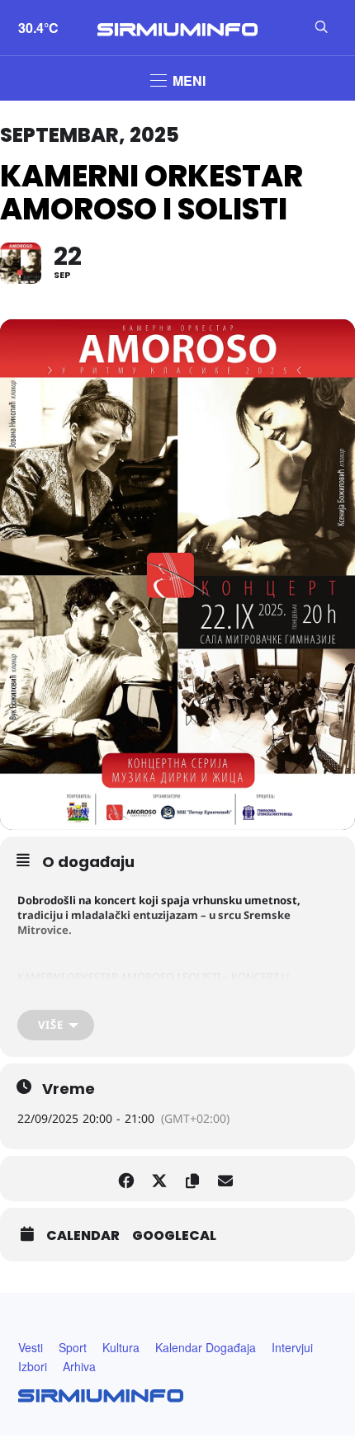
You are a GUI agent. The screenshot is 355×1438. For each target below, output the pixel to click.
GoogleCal (174, 1235)
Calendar (83, 1235)
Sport (73, 1347)
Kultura (121, 1347)
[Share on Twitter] (158, 1178)
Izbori (32, 1366)
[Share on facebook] (125, 1178)
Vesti (30, 1347)
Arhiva (79, 1366)
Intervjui (292, 1347)
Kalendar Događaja (205, 1347)
